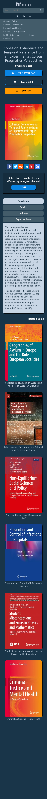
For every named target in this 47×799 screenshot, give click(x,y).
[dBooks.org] (23, 5)
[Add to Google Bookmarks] (37, 168)
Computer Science (11, 21)
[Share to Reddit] (21, 168)
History (31, 35)
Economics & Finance (12, 28)
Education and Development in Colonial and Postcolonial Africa (23, 448)
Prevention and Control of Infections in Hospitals (23, 584)
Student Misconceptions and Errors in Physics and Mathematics (23, 652)
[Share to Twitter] (15, 168)
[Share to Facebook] (10, 168)
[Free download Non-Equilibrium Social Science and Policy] (23, 485)
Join (23, 187)
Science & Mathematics (13, 24)
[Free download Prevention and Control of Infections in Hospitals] (23, 552)
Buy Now (26, 90)
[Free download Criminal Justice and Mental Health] (23, 688)
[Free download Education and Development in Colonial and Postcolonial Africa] (23, 418)
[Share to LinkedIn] (26, 168)
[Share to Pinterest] (32, 168)
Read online (26, 81)
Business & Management (14, 31)
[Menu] (30, 16)
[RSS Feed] (24, 16)
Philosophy (8, 38)
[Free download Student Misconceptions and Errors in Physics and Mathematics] (23, 621)
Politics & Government (13, 35)
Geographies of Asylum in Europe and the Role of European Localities (23, 384)
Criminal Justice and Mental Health (23, 718)
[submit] (40, 10)
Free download (26, 73)
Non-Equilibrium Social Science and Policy (23, 516)
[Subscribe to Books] (17, 16)
